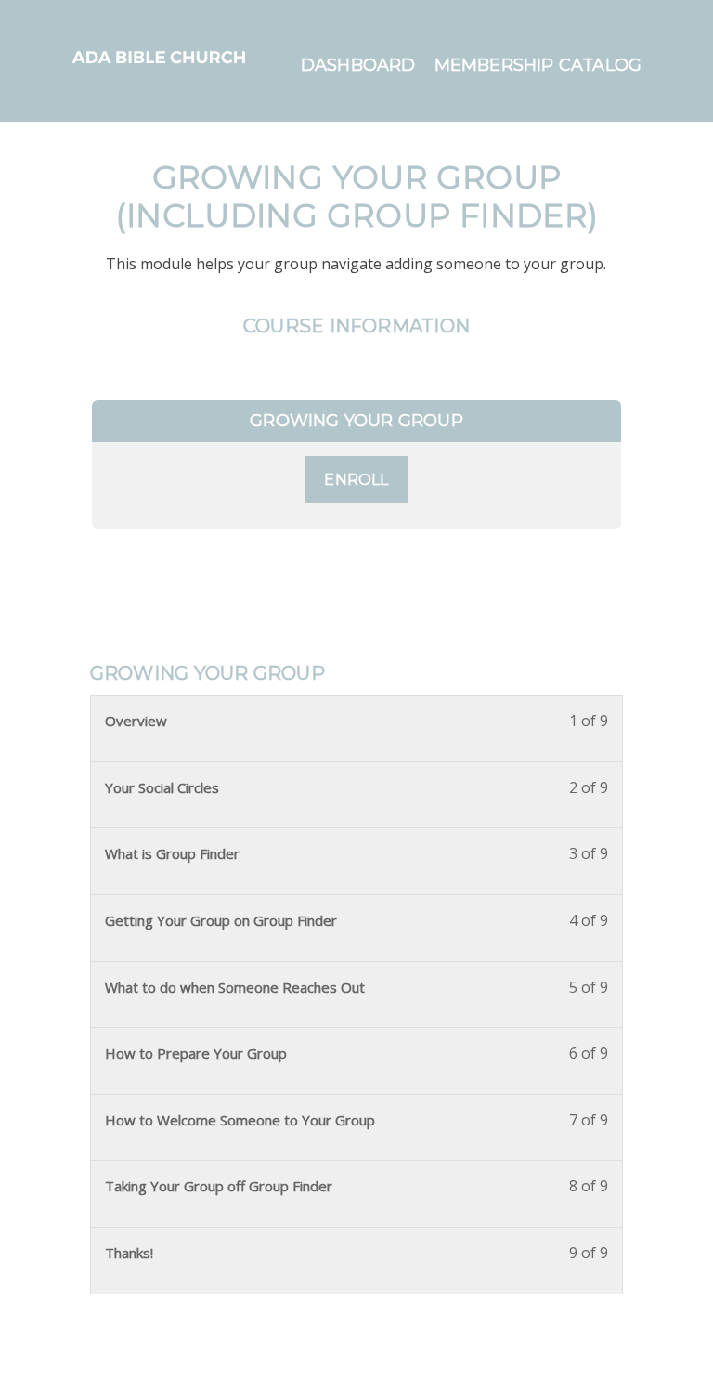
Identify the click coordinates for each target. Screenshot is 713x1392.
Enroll (356, 479)
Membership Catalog (538, 65)
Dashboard (358, 65)
